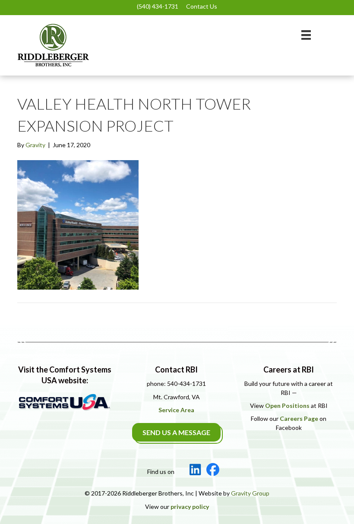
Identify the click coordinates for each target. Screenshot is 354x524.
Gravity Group (250, 493)
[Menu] (306, 35)
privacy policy (190, 506)
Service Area (176, 410)
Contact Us (201, 6)
